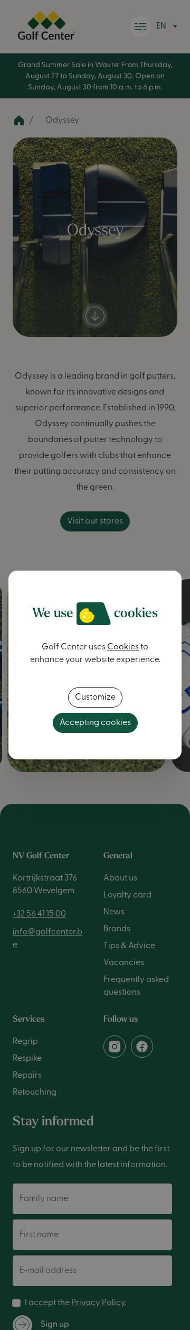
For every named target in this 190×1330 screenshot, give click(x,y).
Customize (95, 697)
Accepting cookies (95, 723)
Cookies (123, 647)
